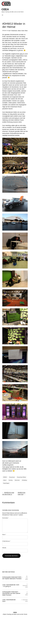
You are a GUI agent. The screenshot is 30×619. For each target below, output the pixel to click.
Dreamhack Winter (21, 477)
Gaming (10, 480)
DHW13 (5, 477)
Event (22, 30)
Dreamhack (14, 30)
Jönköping (24, 480)
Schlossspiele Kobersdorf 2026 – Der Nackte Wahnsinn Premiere (12, 577)
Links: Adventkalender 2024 (9, 600)
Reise (26, 30)
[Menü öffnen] (2, 15)
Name (4, 534)
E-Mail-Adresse (6, 541)
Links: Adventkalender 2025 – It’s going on (10, 585)
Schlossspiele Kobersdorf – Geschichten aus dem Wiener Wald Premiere (11, 593)
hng (9, 30)
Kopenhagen (6, 483)
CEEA (5, 9)
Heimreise (17, 480)
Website (4, 547)
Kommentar (5, 518)
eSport (19, 30)
